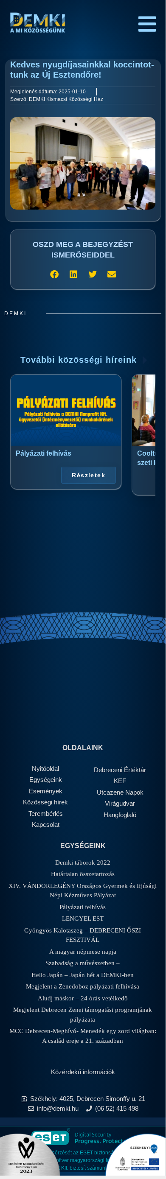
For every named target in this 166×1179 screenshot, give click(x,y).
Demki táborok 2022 (82, 862)
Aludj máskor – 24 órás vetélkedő (83, 998)
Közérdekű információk (83, 1071)
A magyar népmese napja (82, 951)
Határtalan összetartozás (83, 874)
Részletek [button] (88, 475)
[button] (54, 274)
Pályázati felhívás (43, 453)
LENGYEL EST (83, 918)
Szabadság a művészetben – (82, 963)
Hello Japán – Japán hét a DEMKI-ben (82, 975)
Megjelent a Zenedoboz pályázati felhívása (82, 986)
